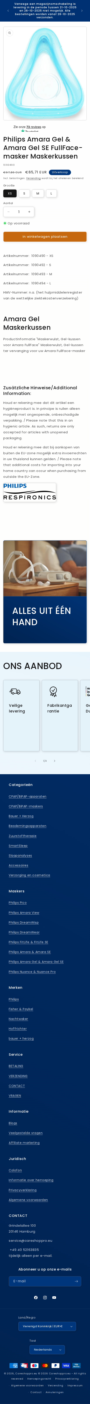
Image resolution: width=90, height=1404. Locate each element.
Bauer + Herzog (21, 816)
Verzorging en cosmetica (29, 875)
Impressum (75, 1385)
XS (10, 193)
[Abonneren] (76, 1281)
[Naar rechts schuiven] (54, 761)
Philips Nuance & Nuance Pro (32, 972)
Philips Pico (18, 902)
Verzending (33, 178)
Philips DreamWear (24, 932)
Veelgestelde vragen (26, 1133)
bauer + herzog (21, 1038)
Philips (14, 999)
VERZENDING (18, 1076)
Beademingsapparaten (27, 826)
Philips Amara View (24, 912)
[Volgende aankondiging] (82, 10)
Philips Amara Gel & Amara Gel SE (36, 962)
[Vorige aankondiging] (8, 10)
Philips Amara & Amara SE (30, 952)
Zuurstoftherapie (23, 836)
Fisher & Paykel (21, 1009)
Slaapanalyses (20, 855)
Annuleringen (55, 1392)
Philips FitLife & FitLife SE (28, 942)
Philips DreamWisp (24, 922)
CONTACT (17, 1086)
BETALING (16, 1066)
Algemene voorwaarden (28, 1200)
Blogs (13, 1123)
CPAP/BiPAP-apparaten (28, 796)
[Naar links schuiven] (35, 761)
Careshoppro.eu (26, 1373)
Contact (36, 1392)
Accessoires (18, 865)
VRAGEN (15, 1095)
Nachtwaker (18, 1019)
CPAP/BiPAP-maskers (26, 806)
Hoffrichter (18, 1029)
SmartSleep (18, 846)
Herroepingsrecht (39, 1378)
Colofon (15, 1170)
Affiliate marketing (24, 1143)
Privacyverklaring (22, 1190)
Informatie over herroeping (31, 1180)
